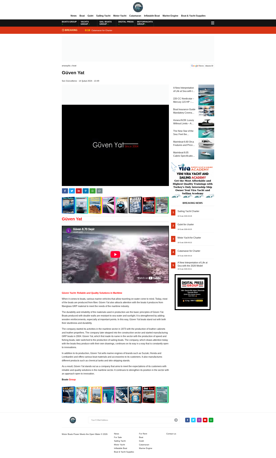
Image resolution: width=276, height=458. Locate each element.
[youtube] (205, 420)
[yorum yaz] (99, 191)
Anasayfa (66, 65)
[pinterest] (86, 191)
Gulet (90, 16)
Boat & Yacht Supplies (193, 16)
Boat (82, 16)
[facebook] (65, 191)
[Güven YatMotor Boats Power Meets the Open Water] (138, 7)
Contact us (171, 434)
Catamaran (135, 16)
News (74, 16)
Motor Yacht (119, 16)
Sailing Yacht (103, 16)
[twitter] (72, 191)
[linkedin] (79, 191)
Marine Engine (170, 16)
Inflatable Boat (152, 16)
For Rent (143, 434)
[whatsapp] (211, 420)
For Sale (118, 437)
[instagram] (199, 420)
